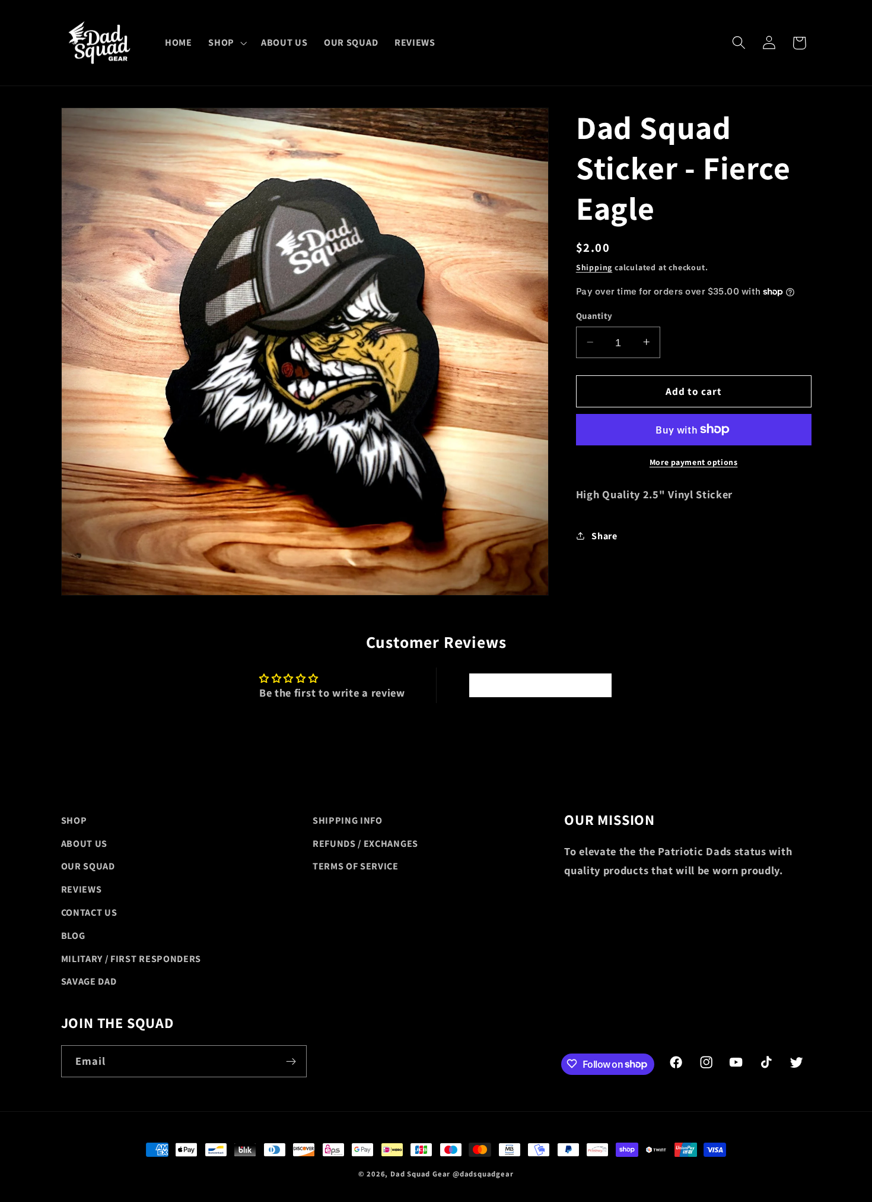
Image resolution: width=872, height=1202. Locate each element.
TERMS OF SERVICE (356, 866)
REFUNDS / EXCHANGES (365, 843)
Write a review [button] (540, 685)
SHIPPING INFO (348, 820)
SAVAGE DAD (89, 981)
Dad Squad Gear (420, 1174)
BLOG (73, 935)
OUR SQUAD (88, 866)
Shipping (594, 266)
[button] (226, 43)
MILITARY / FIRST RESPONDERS (131, 958)
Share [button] (604, 535)
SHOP (74, 820)
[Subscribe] (291, 1061)
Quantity (594, 315)
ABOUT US (84, 843)
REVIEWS (81, 889)
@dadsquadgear (483, 1174)
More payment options (694, 461)
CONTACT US (89, 912)
